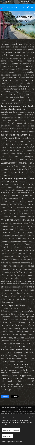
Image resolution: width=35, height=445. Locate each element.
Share (6, 396)
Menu (32, 7)
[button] (24, 7)
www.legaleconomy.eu (19, 413)
